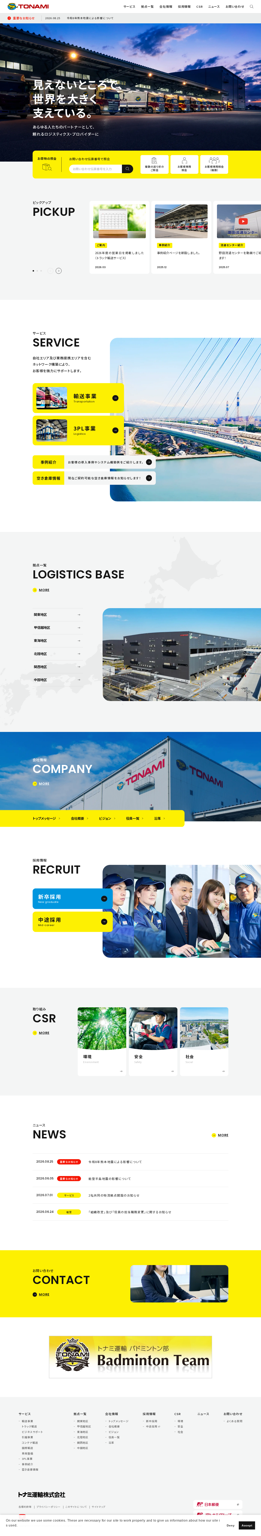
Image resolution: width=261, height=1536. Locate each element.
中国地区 (82, 1448)
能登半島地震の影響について (109, 1178)
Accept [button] (247, 1525)
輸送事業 (27, 1421)
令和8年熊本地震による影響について (90, 18)
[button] (37, 271)
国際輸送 (27, 1448)
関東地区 (82, 1421)
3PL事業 (27, 1459)
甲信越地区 (84, 1426)
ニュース (214, 6)
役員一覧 (114, 1437)
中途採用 (151, 1426)
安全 (180, 1426)
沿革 (111, 1443)
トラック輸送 (29, 1426)
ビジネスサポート (32, 1432)
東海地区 (82, 1432)
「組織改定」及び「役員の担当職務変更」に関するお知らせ (129, 1212)
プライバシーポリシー (48, 1506)
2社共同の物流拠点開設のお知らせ (113, 1195)
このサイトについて (76, 1506)
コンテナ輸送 (30, 1443)
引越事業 (27, 1437)
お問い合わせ (235, 6)
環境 (180, 1421)
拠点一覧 (80, 1414)
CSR (177, 1414)
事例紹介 (27, 1464)
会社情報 (111, 1414)
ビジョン (114, 1432)
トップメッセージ (119, 1421)
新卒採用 (151, 1421)
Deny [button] (230, 1525)
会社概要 (114, 1426)
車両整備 (27, 1453)
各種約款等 (25, 1506)
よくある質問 (234, 1421)
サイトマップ (98, 1506)
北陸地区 (82, 1437)
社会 (180, 1432)
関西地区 (82, 1443)
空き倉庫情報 (30, 1469)
